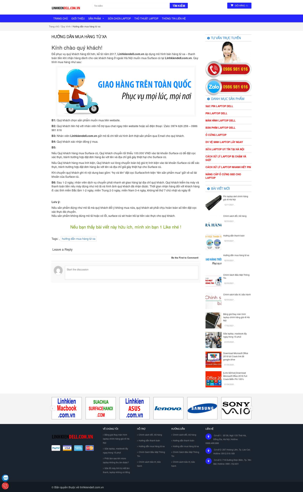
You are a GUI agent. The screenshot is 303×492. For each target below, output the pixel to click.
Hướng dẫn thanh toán (234, 235)
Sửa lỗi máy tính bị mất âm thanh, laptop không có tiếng (116, 470)
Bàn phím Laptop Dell (220, 127)
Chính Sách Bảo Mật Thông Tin (151, 453)
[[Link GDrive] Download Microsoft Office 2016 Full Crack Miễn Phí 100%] (214, 378)
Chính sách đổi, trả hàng (235, 215)
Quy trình (65, 26)
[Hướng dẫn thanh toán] (214, 241)
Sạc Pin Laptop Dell (219, 106)
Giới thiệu (78, 18)
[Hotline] (5, 485)
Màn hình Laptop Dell (221, 120)
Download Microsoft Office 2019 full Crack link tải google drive (235, 356)
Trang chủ (60, 18)
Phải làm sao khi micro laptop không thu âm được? (116, 460)
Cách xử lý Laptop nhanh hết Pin (228, 167)
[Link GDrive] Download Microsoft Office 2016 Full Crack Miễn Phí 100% (235, 376)
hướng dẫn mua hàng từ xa (78, 239)
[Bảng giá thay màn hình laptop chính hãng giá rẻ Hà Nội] (214, 320)
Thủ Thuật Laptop (146, 18)
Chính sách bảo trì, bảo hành (237, 294)
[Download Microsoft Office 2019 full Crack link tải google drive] (214, 359)
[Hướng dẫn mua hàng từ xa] (214, 261)
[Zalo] (5, 477)
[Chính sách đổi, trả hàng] (214, 221)
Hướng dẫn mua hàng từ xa (236, 255)
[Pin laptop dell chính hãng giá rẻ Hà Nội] (214, 202)
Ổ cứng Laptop (216, 135)
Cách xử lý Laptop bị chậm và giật (226, 158)
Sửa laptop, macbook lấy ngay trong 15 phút (235, 335)
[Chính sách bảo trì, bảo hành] (214, 300)
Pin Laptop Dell (216, 113)
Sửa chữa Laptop (119, 18)
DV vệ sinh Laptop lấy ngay (224, 142)
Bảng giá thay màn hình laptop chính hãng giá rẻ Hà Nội (236, 317)
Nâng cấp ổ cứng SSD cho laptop (223, 175)
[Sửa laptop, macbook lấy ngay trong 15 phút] (214, 339)
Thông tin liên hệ (174, 18)
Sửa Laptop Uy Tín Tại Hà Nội (225, 149)
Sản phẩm (94, 18)
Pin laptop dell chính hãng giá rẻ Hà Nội (235, 198)
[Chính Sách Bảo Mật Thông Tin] (214, 280)
